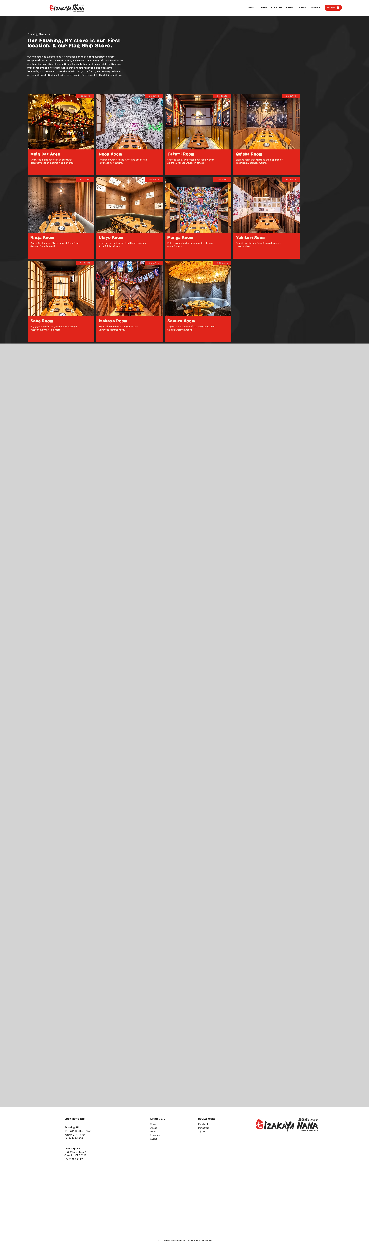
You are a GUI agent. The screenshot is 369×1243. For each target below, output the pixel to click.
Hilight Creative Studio (204, 1240)
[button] (333, 8)
